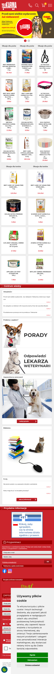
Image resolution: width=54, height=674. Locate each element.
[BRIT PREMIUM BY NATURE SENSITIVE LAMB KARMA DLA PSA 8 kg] (9, 56)
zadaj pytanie (24, 421)
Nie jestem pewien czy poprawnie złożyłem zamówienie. (20, 484)
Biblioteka (7, 428)
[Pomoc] (30, 6)
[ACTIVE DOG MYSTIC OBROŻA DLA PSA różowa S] (44, 85)
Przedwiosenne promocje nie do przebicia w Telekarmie (20, 312)
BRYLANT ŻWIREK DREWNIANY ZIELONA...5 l (40, 273)
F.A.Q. (5, 479)
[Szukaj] (37, 6)
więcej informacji (25, 499)
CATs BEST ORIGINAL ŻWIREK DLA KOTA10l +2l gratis (13, 244)
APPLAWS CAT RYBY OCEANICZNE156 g (13, 273)
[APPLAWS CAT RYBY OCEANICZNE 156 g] (13, 263)
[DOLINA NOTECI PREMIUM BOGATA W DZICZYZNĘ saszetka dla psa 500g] (9, 142)
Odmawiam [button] (32, 660)
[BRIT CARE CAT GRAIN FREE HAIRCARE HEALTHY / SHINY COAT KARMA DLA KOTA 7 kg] (13, 177)
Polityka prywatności (9, 562)
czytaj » (48, 302)
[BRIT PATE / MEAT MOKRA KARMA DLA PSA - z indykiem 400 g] (9, 85)
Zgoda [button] (32, 655)
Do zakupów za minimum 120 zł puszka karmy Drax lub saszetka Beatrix (25, 306)
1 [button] (25, 41)
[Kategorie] (50, 6)
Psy (6, 624)
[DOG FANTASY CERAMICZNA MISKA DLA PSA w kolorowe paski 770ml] (44, 142)
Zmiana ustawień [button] (32, 665)
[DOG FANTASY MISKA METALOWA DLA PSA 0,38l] (44, 114)
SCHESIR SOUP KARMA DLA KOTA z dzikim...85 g (40, 215)
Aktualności (7, 292)
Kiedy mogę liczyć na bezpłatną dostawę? (16, 490)
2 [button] (28, 41)
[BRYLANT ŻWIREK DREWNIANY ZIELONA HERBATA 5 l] (40, 263)
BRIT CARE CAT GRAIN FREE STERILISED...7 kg (40, 187)
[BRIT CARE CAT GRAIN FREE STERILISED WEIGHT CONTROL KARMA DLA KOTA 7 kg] (40, 176)
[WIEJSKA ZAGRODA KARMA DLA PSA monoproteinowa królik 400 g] (9, 114)
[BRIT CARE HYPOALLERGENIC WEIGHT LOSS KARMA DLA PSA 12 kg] (27, 142)
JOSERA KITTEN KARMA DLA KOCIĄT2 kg (40, 244)
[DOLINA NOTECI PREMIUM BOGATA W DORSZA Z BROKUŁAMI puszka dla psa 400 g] (27, 114)
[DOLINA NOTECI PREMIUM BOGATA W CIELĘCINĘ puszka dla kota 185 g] (13, 205)
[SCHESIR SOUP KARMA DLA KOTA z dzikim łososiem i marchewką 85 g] (40, 205)
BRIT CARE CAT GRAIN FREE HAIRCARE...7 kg (13, 187)
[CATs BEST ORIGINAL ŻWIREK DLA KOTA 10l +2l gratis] (13, 234)
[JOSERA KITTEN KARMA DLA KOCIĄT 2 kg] (40, 234)
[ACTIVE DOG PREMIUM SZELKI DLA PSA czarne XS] (44, 56)
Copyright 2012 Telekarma (11, 662)
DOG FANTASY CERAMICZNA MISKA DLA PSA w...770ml (45, 154)
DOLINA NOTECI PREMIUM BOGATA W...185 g (13, 215)
